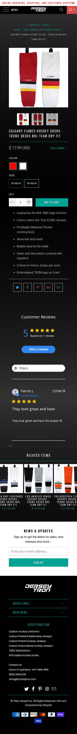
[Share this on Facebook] (27, 287)
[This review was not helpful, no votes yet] (61, 436)
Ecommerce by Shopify (38, 705)
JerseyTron (26, 700)
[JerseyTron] (38, 10)
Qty (11, 194)
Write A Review (38, 349)
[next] (64, 77)
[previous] (13, 77)
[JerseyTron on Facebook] (33, 689)
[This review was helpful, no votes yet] (54, 436)
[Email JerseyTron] (54, 689)
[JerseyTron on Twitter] (27, 689)
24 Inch (16, 183)
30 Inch (32, 183)
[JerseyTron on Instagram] (47, 689)
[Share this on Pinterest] (38, 287)
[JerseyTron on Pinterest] (40, 689)
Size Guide (57, 148)
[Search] (61, 9)
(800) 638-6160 (17, 674)
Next (46, 25)
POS (59, 700)
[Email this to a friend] (58, 287)
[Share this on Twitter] (17, 287)
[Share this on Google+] (48, 287)
